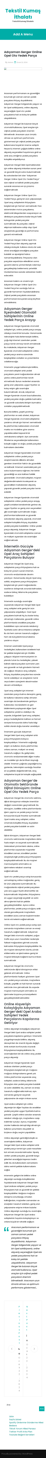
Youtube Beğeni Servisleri (21, 1434)
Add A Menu (23, 34)
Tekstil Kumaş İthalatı (23, 13)
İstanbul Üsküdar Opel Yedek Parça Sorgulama (27, 1338)
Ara (8, 1404)
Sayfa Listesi (15, 1419)
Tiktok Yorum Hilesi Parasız (22, 1428)
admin (10, 62)
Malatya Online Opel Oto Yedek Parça (19, 1351)
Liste (11, 1416)
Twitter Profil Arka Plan (20, 1431)
